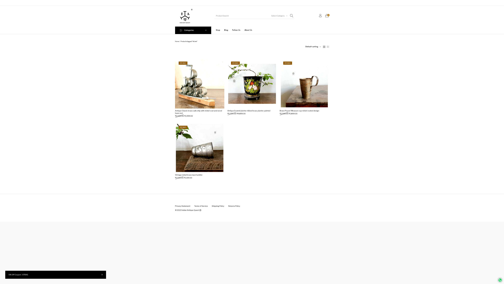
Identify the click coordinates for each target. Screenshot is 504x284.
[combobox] (279, 16)
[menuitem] (218, 30)
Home (177, 41)
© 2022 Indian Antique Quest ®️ (188, 210)
